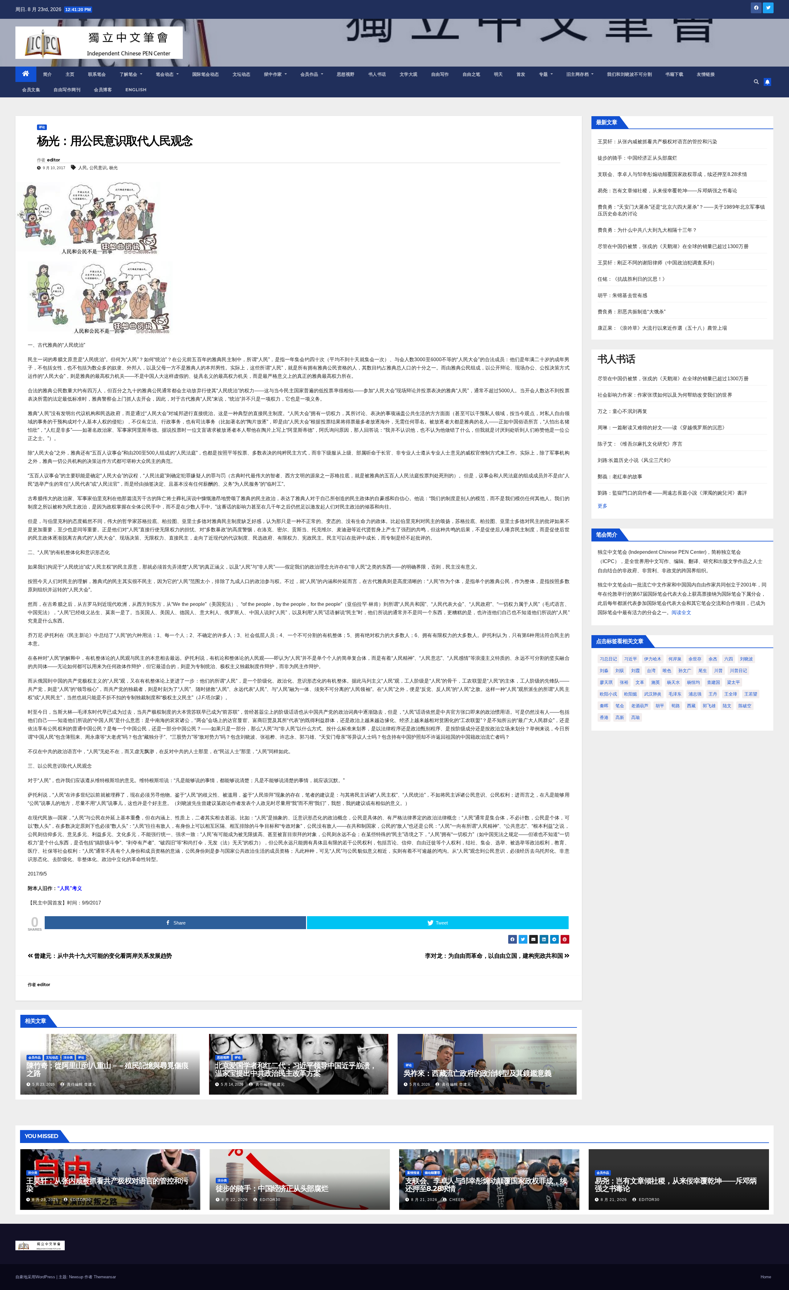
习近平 (630, 658)
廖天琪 (606, 682)
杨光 (113, 167)
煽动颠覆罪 (432, 1172)
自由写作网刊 (67, 89)
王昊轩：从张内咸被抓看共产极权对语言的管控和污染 (657, 141)
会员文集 (31, 89)
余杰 (713, 658)
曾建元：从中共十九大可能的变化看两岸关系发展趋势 (102, 956)
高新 (619, 717)
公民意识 (98, 167)
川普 (718, 670)
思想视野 (346, 74)
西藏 (691, 705)
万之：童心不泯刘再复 (623, 411)
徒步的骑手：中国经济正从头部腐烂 (637, 158)
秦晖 (604, 705)
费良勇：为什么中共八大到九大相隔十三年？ (647, 230)
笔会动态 (165, 74)
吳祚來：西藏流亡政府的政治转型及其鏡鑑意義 (477, 1073)
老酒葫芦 (639, 705)
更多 (602, 505)
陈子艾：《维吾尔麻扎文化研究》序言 (640, 444)
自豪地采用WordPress (35, 1277)
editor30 (80, 1200)
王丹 (713, 694)
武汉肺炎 (652, 694)
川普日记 (738, 670)
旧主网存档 (578, 74)
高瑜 (635, 717)
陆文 (727, 705)
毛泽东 (674, 694)
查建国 (713, 682)
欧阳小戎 (608, 694)
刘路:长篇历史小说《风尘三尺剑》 (636, 460)
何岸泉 (674, 658)
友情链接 (706, 74)
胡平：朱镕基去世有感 (623, 295)
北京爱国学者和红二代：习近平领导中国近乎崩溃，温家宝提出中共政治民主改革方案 (296, 1069)
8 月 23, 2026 (45, 1200)
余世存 (695, 658)
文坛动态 (242, 74)
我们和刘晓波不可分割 (629, 74)
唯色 (667, 670)
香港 (604, 717)
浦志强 (695, 694)
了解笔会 (129, 74)
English (136, 89)
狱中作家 (274, 74)
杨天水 (673, 682)
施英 (655, 682)
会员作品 (310, 74)
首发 (521, 74)
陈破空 (744, 705)
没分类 (68, 1057)
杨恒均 (693, 682)
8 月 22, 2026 (235, 1200)
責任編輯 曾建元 (81, 1084)
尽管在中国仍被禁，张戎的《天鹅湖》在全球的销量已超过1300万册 (673, 246)
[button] (756, 81)
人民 (82, 167)
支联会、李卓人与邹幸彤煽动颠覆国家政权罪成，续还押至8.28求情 (672, 174)
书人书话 (377, 74)
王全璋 (730, 694)
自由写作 (440, 74)
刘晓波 (746, 658)
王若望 (750, 694)
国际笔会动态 (205, 74)
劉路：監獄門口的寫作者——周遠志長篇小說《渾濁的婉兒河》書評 (672, 493)
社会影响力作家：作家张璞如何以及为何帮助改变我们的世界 (665, 395)
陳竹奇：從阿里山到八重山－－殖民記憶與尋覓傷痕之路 (107, 1069)
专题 (544, 74)
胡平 (660, 705)
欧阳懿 (630, 694)
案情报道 (413, 1172)
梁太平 (733, 682)
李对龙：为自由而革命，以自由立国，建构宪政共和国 (494, 956)
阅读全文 (681, 612)
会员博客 (103, 89)
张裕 (624, 682)
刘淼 (604, 670)
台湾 (651, 670)
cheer (456, 1200)
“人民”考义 (69, 888)
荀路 (675, 705)
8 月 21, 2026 (424, 1200)
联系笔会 (97, 74)
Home (766, 1277)
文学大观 (409, 74)
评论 (42, 127)
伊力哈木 (652, 658)
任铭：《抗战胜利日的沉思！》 (633, 279)
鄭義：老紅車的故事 (620, 476)
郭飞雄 (709, 705)
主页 (70, 74)
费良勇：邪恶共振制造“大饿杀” (632, 311)
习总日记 (608, 658)
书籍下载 (674, 74)
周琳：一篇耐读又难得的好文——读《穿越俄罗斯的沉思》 (662, 427)
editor (53, 160)
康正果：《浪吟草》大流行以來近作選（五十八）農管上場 (662, 328)
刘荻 (619, 670)
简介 (47, 74)
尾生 (702, 670)
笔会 (619, 705)
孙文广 (684, 670)
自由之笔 (471, 74)
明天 (498, 74)
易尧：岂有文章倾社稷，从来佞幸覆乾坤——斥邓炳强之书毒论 (668, 190)
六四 (728, 658)
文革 (640, 682)
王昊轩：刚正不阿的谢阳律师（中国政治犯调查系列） (657, 262)
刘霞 (635, 670)
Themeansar (105, 1277)
